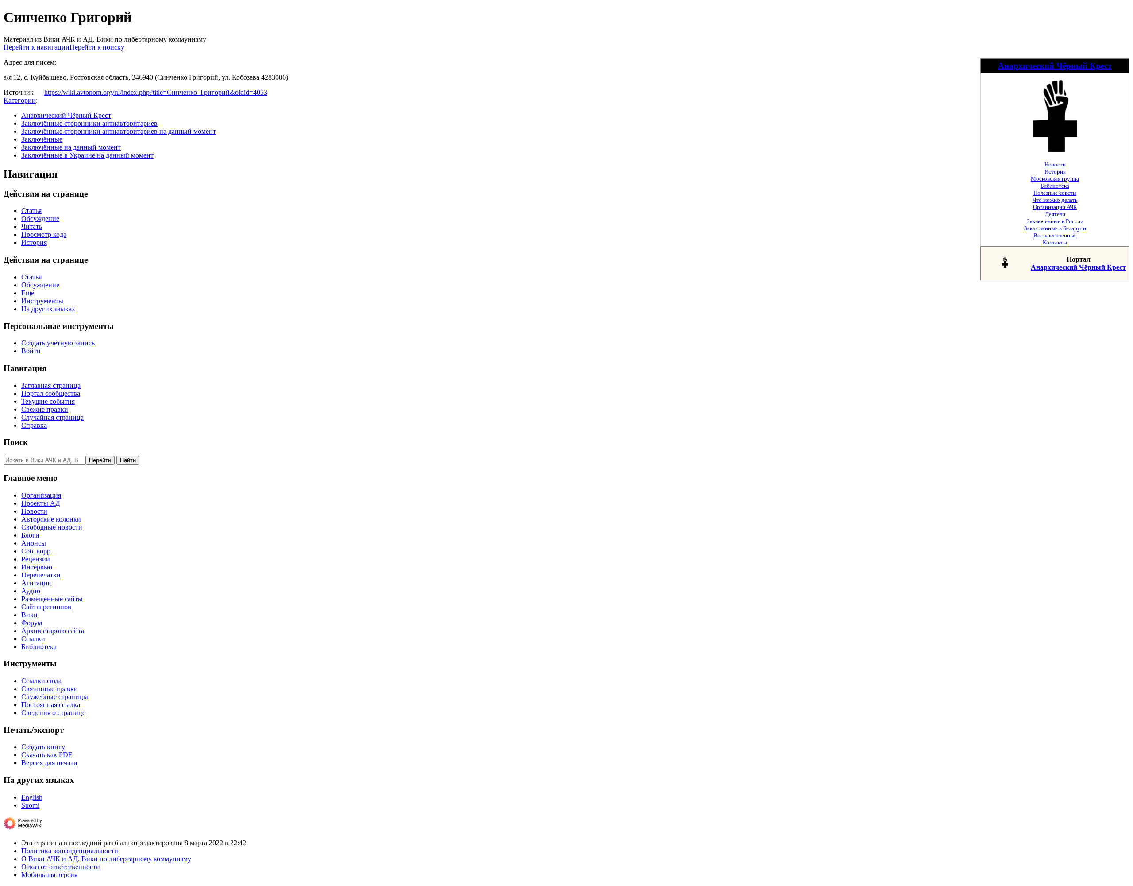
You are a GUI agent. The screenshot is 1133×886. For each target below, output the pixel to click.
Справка (34, 425)
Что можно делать (1055, 200)
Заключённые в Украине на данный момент (87, 155)
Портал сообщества (50, 393)
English (31, 797)
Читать (31, 226)
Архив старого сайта (52, 631)
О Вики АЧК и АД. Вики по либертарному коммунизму (106, 859)
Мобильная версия (49, 874)
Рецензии (35, 559)
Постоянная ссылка (50, 704)
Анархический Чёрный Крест (1055, 65)
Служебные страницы (54, 696)
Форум (31, 623)
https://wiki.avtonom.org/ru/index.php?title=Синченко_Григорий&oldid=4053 (155, 92)
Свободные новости (51, 527)
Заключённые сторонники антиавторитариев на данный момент (118, 131)
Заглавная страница (51, 385)
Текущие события (48, 401)
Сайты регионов (46, 607)
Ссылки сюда (41, 681)
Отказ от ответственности (60, 867)
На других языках (48, 309)
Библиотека (1055, 185)
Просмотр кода (43, 234)
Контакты (1055, 242)
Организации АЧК (1055, 207)
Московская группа (1055, 178)
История (1055, 171)
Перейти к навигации (36, 47)
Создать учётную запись (58, 343)
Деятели (1055, 214)
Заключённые (41, 139)
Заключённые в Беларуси (1055, 228)
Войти (31, 351)
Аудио (30, 591)
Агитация (36, 583)
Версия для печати (49, 762)
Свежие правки (44, 409)
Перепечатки (41, 575)
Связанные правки (49, 689)
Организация (41, 495)
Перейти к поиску (96, 47)
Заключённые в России (1055, 221)
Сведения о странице (53, 712)
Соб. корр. (36, 551)
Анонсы (33, 543)
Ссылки (33, 638)
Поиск (16, 442)
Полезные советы (1055, 193)
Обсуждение (40, 218)
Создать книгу (43, 747)
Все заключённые (1055, 235)
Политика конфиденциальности (69, 851)
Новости (1055, 164)
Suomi (30, 805)
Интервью (36, 567)
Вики (29, 615)
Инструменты (42, 301)
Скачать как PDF (46, 754)
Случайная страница (52, 417)
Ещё (27, 293)
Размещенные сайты (52, 599)
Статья (31, 210)
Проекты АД (40, 503)
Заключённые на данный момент (71, 147)
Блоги (30, 535)
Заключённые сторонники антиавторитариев (89, 123)
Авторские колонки (51, 519)
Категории (20, 100)
